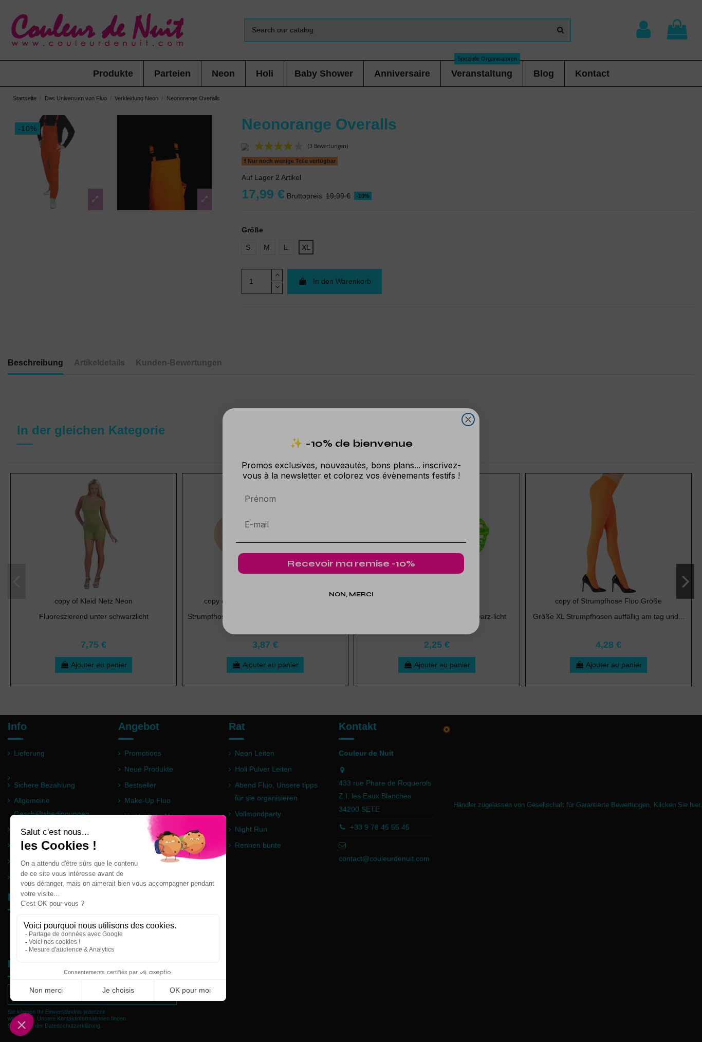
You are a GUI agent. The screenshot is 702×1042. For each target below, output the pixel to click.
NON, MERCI (351, 594)
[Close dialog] (468, 419)
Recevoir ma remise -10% (351, 563)
